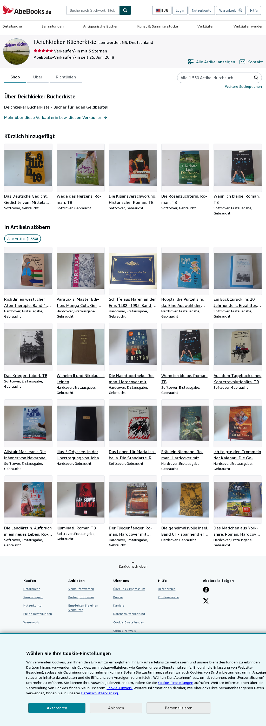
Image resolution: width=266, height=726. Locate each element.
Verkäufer (205, 26)
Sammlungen (53, 26)
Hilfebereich (166, 589)
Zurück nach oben (133, 566)
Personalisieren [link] (178, 707)
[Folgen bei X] (206, 601)
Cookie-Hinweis (124, 631)
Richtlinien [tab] (66, 76)
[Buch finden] (125, 10)
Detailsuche (12, 26)
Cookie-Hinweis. (119, 687)
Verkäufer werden (248, 26)
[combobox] (92, 10)
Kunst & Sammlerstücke (157, 26)
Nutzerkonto (201, 10)
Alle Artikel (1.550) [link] (22, 238)
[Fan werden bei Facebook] (206, 590)
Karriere (118, 605)
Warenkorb (31, 622)
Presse (118, 597)
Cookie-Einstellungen (175, 682)
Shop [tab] (15, 76)
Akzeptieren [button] (57, 708)
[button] (256, 77)
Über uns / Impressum (129, 589)
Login (180, 10)
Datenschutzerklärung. (100, 693)
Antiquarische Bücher (100, 26)
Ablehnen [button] (116, 708)
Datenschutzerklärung (129, 614)
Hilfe (254, 10)
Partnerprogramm (81, 597)
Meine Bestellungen (37, 614)
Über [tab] (37, 76)
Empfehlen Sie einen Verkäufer (83, 607)
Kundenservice (168, 597)
